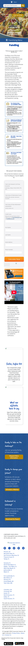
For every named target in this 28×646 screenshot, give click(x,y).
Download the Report (13, 519)
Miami (15, 2)
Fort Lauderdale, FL (9, 576)
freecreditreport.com (17, 217)
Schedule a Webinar (12, 489)
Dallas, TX (6, 597)
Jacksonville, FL (8, 570)
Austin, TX (6, 593)
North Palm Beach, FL (10, 565)
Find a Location (23, 5)
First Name (8, 227)
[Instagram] (9, 548)
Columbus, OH (8, 589)
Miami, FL (6, 572)
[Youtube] (23, 548)
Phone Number (9, 249)
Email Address (8, 242)
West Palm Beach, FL (9, 568)
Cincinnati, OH (8, 591)
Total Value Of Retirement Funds (13, 195)
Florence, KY (7, 579)
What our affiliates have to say (14, 405)
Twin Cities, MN (8, 583)
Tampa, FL (6, 559)
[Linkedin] (18, 548)
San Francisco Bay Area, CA (11, 555)
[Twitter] (14, 548)
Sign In (3, 14)
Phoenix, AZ (7, 552)
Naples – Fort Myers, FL (10, 566)
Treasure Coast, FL (9, 557)
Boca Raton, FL (8, 578)
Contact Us (8, 635)
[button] (26, 15)
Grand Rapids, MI (8, 581)
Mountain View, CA (9, 553)
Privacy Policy (16, 633)
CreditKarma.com (10, 218)
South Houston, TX (9, 598)
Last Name (8, 235)
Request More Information (14, 457)
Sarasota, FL (7, 563)
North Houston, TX (9, 595)
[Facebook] (5, 548)
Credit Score (8, 214)
